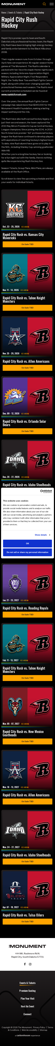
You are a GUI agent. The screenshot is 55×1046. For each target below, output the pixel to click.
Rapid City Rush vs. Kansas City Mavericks (23, 236)
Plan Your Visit (27, 998)
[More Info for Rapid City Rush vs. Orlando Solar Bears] (27, 398)
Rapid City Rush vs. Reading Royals (25, 607)
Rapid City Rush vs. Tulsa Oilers (23, 914)
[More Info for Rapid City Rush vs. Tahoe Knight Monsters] (27, 274)
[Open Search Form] (44, 4)
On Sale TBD (27, 244)
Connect (27, 1014)
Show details (41, 535)
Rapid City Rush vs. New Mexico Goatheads (23, 733)
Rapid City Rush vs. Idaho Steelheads (27, 484)
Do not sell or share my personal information (27, 552)
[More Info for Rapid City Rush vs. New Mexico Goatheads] (27, 708)
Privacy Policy (39, 1027)
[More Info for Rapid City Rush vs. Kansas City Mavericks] (27, 211)
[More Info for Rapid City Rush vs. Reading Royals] (27, 584)
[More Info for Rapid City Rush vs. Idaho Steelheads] (27, 461)
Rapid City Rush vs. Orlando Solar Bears (24, 423)
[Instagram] (30, 964)
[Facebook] (25, 964)
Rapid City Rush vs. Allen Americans (26, 361)
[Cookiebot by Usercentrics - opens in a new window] (40, 491)
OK (27, 543)
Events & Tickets (15, 12)
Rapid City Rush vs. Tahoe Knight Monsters (24, 299)
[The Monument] (13, 4)
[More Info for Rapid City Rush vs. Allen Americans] (27, 337)
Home (3, 12)
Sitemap (43, 1030)
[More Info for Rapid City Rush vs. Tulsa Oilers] (27, 891)
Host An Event (27, 1006)
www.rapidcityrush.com (13, 94)
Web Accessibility (29, 1030)
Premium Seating (27, 990)
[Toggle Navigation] (52, 4)
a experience (27, 1035)
